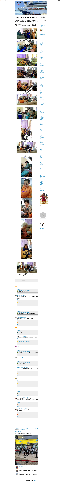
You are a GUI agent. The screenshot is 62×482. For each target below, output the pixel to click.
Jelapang (41, 109)
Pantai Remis (42, 137)
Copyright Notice (42, 25)
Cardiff (41, 64)
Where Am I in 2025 (18, 431)
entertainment (42, 77)
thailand (41, 181)
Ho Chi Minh (42, 99)
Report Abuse (42, 190)
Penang (41, 140)
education (41, 76)
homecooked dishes (42, 103)
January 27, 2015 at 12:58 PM (26, 312)
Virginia (41, 186)
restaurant (41, 151)
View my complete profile (42, 35)
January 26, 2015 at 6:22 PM (23, 307)
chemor (41, 66)
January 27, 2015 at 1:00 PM (26, 351)
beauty (41, 52)
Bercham (41, 54)
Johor (41, 110)
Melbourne (41, 124)
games (41, 83)
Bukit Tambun (42, 60)
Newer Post (17, 428)
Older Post (36, 428)
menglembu (41, 125)
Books (41, 58)
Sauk (41, 157)
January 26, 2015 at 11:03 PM (21, 388)
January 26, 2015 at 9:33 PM (27, 357)
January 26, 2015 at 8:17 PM (23, 346)
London (41, 121)
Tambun (41, 175)
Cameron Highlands (42, 62)
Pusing (41, 147)
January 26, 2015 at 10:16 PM (24, 367)
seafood (41, 159)
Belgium (41, 53)
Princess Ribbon (19, 408)
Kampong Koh (42, 112)
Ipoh (40, 106)
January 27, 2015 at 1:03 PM (26, 383)
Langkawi (41, 119)
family (41, 79)
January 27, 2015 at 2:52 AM (24, 397)
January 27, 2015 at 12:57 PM (26, 302)
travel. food (41, 183)
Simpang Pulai (42, 163)
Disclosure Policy (42, 26)
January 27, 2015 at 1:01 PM (26, 362)
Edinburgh (41, 75)
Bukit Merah (42, 59)
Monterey (41, 127)
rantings (41, 148)
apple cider (41, 43)
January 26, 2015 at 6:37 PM (22, 317)
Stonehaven (41, 170)
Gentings (41, 85)
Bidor (41, 55)
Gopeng (41, 92)
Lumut (41, 122)
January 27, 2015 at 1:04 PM (26, 392)
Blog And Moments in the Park (23, 466)
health (41, 97)
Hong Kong (41, 104)
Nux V (18, 317)
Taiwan (41, 174)
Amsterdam (41, 42)
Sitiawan (41, 165)
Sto (40, 169)
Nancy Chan (18, 346)
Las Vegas (41, 120)
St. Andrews (42, 167)
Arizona (41, 45)
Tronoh (41, 184)
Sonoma (41, 166)
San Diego (41, 154)
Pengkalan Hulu (42, 141)
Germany (41, 86)
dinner (41, 73)
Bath (41, 50)
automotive (41, 47)
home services (42, 102)
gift (40, 87)
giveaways (41, 89)
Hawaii (41, 96)
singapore (41, 164)
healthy (41, 98)
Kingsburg (41, 114)
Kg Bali (41, 113)
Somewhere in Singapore (20, 357)
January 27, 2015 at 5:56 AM (24, 408)
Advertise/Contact (42, 24)
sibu (40, 162)
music (41, 130)
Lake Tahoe (41, 118)
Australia (41, 46)
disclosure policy (42, 74)
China (41, 67)
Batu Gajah (41, 51)
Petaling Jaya (42, 144)
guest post (41, 94)
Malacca (41, 123)
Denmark (41, 70)
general (41, 84)
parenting (41, 138)
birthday (41, 56)
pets (40, 145)
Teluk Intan (41, 179)
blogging (41, 57)
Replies (19, 289)
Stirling (41, 168)
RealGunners (18, 367)
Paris (41, 139)
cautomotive (42, 65)
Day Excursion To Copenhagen (23, 473)
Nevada (41, 131)
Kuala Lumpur (42, 116)
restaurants (41, 152)
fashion (41, 80)
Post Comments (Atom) (22, 429)
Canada (41, 63)
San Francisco (42, 155)
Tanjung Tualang (42, 176)
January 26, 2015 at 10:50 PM (22, 377)
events (41, 78)
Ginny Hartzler (19, 397)
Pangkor (41, 136)
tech (40, 177)
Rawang (41, 149)
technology (41, 178)
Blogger (35, 480)
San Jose (41, 156)
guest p (41, 93)
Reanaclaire (20, 290)
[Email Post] (21, 280)
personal (41, 142)
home (41, 100)
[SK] (17, 295)
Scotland (41, 158)
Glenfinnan (41, 91)
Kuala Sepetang (42, 117)
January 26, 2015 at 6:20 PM (21, 295)
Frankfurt (41, 82)
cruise (41, 69)
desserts (41, 71)
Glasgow (41, 90)
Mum (41, 129)
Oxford (41, 135)
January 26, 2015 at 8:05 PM (23, 336)
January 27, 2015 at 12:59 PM (26, 322)
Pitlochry (41, 146)
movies (41, 128)
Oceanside (41, 134)
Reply (17, 287)
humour (41, 105)
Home (27, 428)
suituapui (18, 307)
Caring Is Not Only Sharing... (21, 2)
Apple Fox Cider (42, 44)
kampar (41, 111)
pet (40, 143)
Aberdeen (41, 40)
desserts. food (42, 72)
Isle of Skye (41, 107)
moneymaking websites (42, 126)
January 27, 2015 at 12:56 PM (26, 290)
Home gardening (42, 101)
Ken (17, 388)
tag (40, 171)
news (41, 132)
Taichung (41, 172)
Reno (41, 150)
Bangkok (41, 49)
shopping (41, 161)
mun (17, 377)
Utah (41, 185)
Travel (41, 182)
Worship (41, 188)
